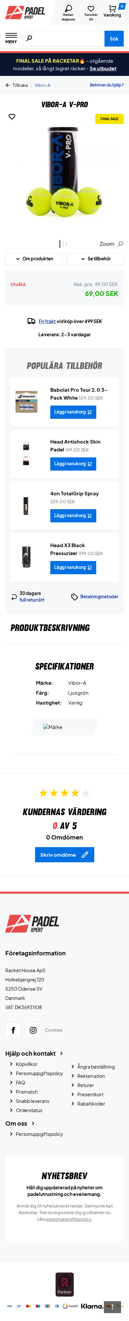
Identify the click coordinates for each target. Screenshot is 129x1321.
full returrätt (32, 600)
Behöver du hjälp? (107, 85)
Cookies (54, 1030)
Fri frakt (47, 321)
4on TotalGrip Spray (74, 493)
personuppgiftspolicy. (69, 1219)
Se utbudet (103, 68)
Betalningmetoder (99, 596)
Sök (114, 39)
